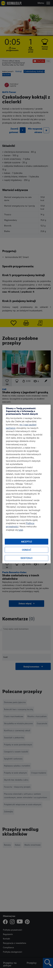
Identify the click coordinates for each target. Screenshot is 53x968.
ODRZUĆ (26, 549)
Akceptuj (26, 541)
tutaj (20, 529)
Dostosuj (26, 558)
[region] (26, 484)
